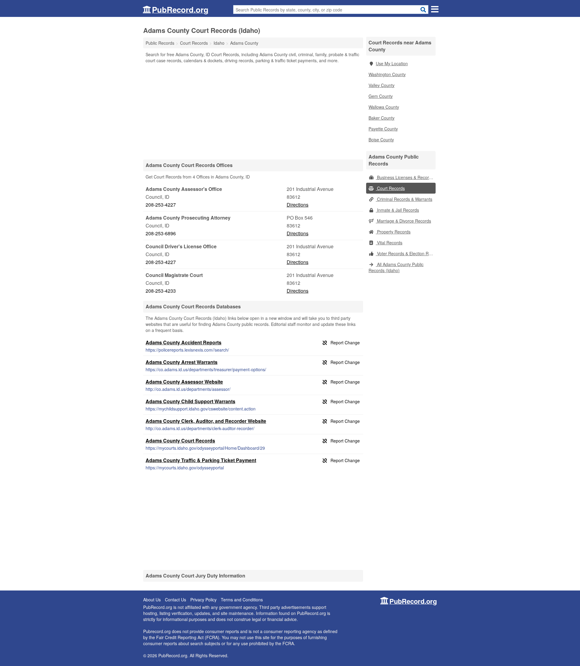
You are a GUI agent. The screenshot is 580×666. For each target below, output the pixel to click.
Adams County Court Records (180, 440)
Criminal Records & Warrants (404, 199)
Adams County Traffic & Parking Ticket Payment (201, 460)
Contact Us (175, 600)
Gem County (381, 96)
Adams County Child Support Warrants (190, 401)
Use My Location (392, 63)
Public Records (160, 43)
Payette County (383, 129)
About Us (152, 600)
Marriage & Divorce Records (403, 221)
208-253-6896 (161, 233)
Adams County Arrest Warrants (182, 362)
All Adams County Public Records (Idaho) (396, 267)
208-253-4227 (161, 204)
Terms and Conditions (242, 600)
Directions (297, 204)
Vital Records (389, 243)
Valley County (382, 85)
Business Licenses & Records (404, 177)
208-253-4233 (161, 290)
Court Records (390, 188)
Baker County (382, 118)
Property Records (393, 232)
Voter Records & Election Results (406, 253)
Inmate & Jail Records (397, 210)
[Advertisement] (253, 111)
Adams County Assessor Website (184, 381)
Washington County (387, 74)
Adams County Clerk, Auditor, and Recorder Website (206, 420)
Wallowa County (384, 107)
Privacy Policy (203, 600)
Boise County (381, 140)
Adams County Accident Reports (183, 342)
